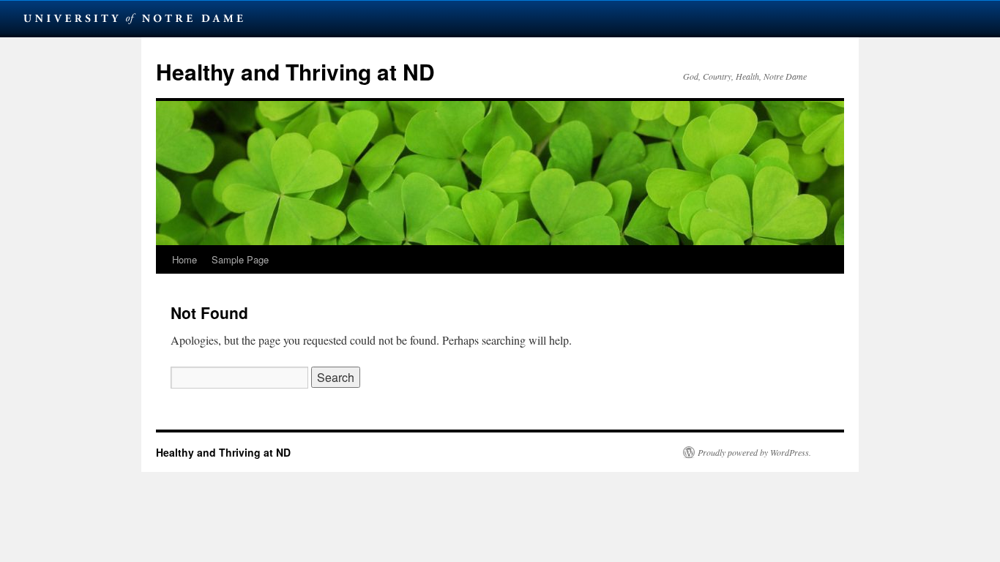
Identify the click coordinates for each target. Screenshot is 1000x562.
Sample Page (240, 259)
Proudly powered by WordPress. (754, 452)
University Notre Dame (133, 18)
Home (184, 259)
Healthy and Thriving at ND (295, 71)
